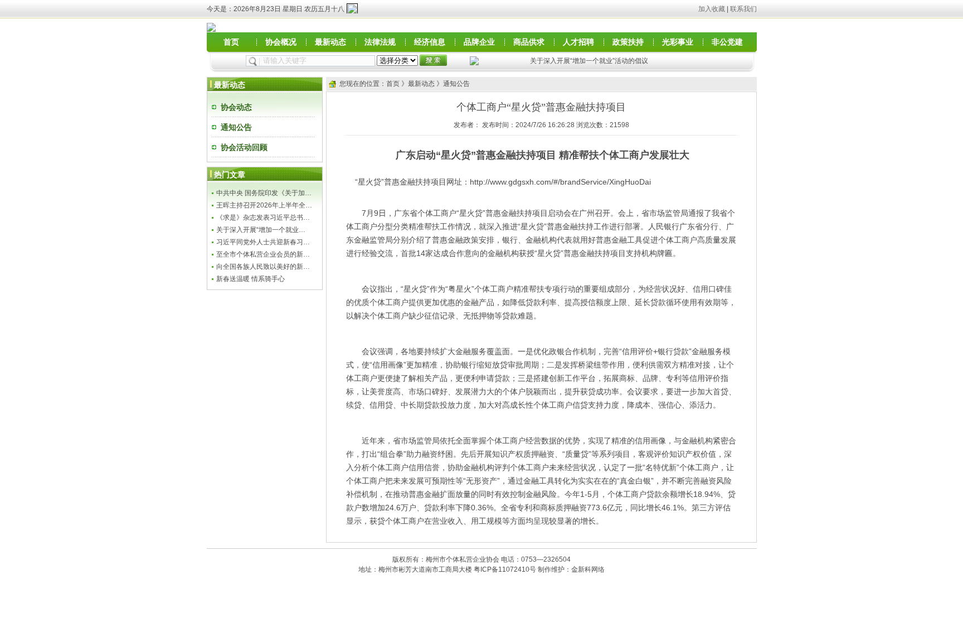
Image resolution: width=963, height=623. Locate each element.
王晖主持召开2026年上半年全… (264, 205)
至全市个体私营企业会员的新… (263, 254)
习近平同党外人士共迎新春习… (263, 242)
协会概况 (280, 42)
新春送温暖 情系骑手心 (250, 279)
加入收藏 (711, 9)
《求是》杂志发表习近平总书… (263, 217)
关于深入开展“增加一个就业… (260, 230)
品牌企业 (479, 42)
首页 (231, 42)
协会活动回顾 (244, 147)
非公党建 (727, 42)
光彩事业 (677, 42)
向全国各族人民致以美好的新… (263, 267)
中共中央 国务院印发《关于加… (264, 193)
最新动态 (330, 42)
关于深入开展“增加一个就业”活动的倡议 (589, 61)
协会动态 (236, 107)
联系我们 (743, 9)
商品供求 (528, 42)
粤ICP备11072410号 (505, 569)
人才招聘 (578, 42)
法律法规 (380, 42)
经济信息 (429, 42)
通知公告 (236, 127)
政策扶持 (628, 42)
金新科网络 (588, 569)
